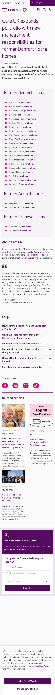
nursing (42, 252)
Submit (27, 587)
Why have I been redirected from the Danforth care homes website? (20, 336)
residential (32, 252)
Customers (38, 3)
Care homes (21, 3)
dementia (6, 255)
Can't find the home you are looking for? (23, 367)
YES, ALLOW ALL (28, 681)
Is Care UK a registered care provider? (21, 343)
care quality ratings (30, 258)
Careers (6, 3)
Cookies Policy (42, 666)
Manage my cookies (27, 688)
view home (26, 102)
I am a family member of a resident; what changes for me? (22, 351)
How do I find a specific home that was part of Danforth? (24, 327)
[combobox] (27, 582)
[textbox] (27, 582)
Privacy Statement (16, 669)
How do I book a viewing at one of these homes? (22, 360)
